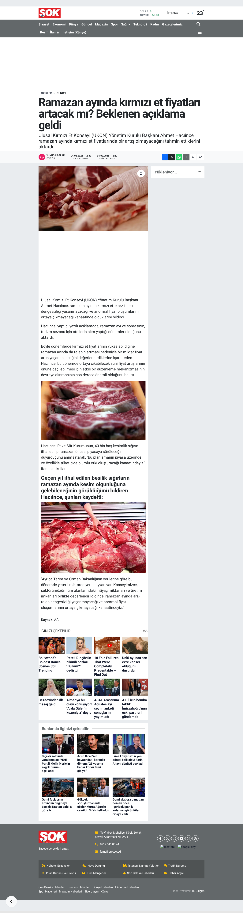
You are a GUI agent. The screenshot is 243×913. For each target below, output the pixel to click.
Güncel (86, 24)
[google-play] (186, 847)
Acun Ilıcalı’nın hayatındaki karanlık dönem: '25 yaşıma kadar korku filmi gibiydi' (91, 763)
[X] (167, 838)
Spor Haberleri (48, 891)
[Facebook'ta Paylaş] (165, 157)
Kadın (154, 24)
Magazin (101, 24)
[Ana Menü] (199, 32)
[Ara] (198, 24)
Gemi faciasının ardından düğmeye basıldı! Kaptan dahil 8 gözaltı (57, 805)
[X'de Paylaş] (171, 157)
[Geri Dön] (11, 901)
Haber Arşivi (176, 873)
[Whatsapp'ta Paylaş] (179, 157)
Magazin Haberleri (70, 891)
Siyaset (44, 24)
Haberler (45, 93)
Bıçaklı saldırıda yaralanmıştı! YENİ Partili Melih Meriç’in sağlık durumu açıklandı (56, 763)
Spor (114, 24)
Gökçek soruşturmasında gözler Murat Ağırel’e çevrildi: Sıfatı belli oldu (93, 805)
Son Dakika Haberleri (140, 873)
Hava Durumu (96, 865)
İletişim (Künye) (74, 32)
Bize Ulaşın (91, 891)
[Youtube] (181, 838)
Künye (104, 891)
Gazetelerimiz (172, 24)
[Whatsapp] (188, 838)
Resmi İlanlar (49, 32)
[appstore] (167, 847)
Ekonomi (59, 24)
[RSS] (195, 838)
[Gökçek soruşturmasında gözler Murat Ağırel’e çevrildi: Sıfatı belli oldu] (93, 787)
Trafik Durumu (177, 865)
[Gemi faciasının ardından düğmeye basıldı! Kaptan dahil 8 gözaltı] (58, 787)
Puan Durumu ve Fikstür (61, 873)
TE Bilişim (198, 891)
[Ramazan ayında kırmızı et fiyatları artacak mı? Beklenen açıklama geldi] (93, 198)
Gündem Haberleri (79, 887)
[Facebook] (160, 838)
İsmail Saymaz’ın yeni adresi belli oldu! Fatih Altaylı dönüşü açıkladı (128, 759)
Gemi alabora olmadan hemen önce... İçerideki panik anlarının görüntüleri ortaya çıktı (128, 807)
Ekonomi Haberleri (127, 887)
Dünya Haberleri (103, 887)
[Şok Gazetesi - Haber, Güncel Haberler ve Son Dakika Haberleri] (50, 13)
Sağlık (125, 24)
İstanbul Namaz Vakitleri (143, 865)
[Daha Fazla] (186, 157)
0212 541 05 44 (109, 844)
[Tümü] (199, 172)
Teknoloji (140, 24)
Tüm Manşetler (96, 873)
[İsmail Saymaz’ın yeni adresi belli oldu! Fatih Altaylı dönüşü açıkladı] (129, 744)
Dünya (73, 24)
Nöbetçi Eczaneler (58, 865)
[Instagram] (174, 838)
